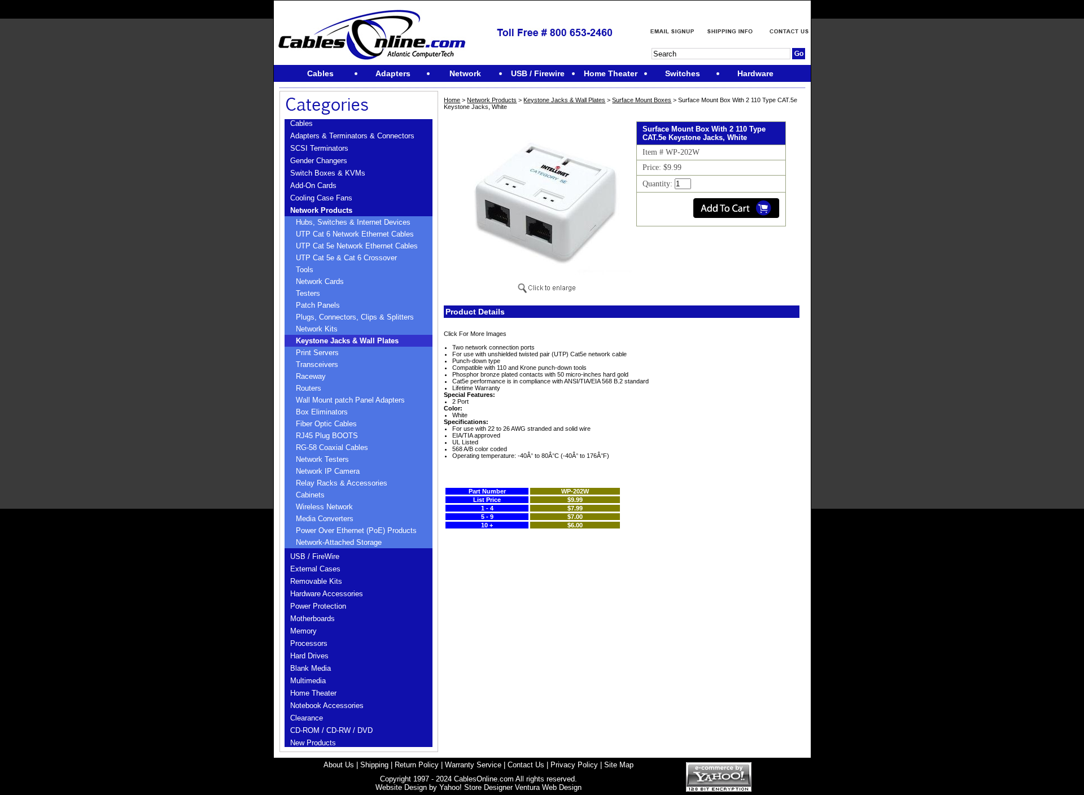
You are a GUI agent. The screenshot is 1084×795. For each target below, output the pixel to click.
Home (452, 100)
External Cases (315, 569)
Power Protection (318, 606)
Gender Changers (318, 160)
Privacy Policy (574, 765)
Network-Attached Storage (339, 542)
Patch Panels (318, 305)
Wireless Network (324, 507)
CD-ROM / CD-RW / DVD (331, 730)
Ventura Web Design (548, 787)
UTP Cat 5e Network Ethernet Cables (357, 246)
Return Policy (417, 765)
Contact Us (526, 765)
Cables (301, 123)
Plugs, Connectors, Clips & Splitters (355, 317)
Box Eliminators (322, 412)
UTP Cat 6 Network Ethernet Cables (355, 234)
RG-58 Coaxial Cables (332, 447)
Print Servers (317, 352)
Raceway (311, 376)
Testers (308, 293)
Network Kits (317, 329)
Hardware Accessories (326, 593)
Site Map (618, 765)
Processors (308, 643)
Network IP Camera (328, 471)
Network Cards (320, 281)
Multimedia (308, 680)
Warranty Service (473, 765)
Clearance (306, 718)
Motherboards (312, 618)
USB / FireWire (314, 556)
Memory (303, 631)
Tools (304, 269)
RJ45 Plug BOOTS (327, 435)
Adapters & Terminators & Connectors (352, 136)
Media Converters (324, 518)
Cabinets (310, 495)
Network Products (321, 210)
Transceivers (317, 364)
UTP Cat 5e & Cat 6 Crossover (346, 258)
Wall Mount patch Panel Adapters (350, 400)
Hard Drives (309, 656)
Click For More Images (475, 333)
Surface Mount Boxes (641, 100)
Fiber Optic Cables (326, 424)
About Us (339, 765)
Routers (308, 388)
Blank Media (310, 668)
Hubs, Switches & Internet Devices (353, 222)
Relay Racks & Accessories (341, 483)
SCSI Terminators (319, 148)
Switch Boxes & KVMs (327, 173)
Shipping (374, 765)
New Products (313, 743)
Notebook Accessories (327, 705)
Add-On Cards (313, 185)
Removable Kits (316, 581)
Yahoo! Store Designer (476, 787)
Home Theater (313, 693)
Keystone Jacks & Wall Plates (347, 341)
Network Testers (322, 459)
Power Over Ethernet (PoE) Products (356, 530)
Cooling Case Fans (321, 198)
